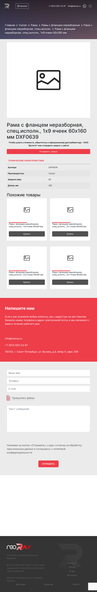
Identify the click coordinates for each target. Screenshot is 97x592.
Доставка (21, 584)
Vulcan (23, 25)
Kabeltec (11, 581)
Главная (10, 25)
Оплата (76, 584)
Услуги (72, 567)
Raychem (11, 578)
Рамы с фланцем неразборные (60, 25)
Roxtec (29, 578)
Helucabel (21, 578)
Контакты (72, 575)
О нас (72, 571)
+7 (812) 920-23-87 (57, 6)
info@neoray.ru (74, 6)
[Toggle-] (90, 6)
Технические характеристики (26, 160)
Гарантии (48, 584)
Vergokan (38, 578)
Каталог (72, 563)
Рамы (34, 25)
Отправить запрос (48, 151)
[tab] (48, 161)
